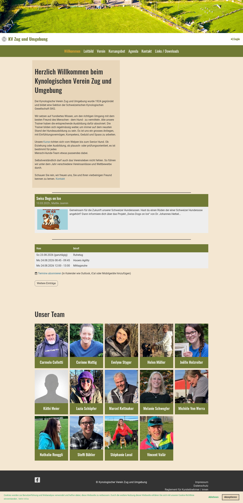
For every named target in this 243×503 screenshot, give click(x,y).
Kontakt (147, 51)
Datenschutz (201, 485)
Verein (101, 51)
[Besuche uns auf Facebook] (37, 481)
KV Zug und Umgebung (28, 39)
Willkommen (72, 51)
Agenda (133, 51)
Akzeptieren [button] (230, 497)
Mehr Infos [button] (24, 499)
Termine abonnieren (49, 273)
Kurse (46, 141)
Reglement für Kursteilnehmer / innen (186, 489)
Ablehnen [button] (213, 497)
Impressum (201, 482)
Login (237, 39)
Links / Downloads (167, 51)
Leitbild (89, 51)
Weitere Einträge (46, 283)
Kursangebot (117, 51)
